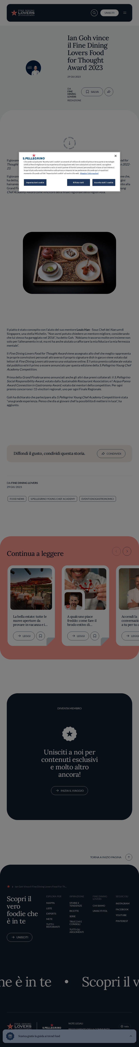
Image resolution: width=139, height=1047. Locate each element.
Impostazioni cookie (35, 182)
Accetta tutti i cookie (103, 182)
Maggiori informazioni (89, 173)
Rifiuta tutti (78, 182)
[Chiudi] (115, 156)
